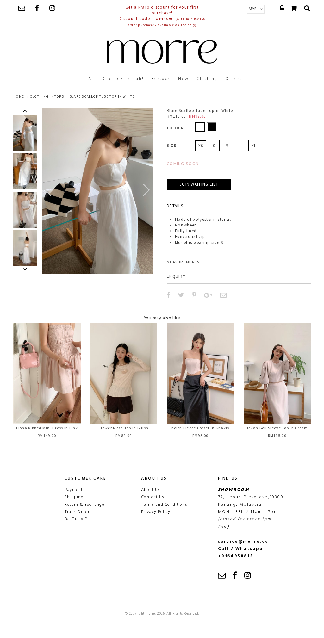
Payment (74, 489)
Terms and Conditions (164, 504)
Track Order (77, 512)
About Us (150, 489)
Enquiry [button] (176, 276)
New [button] (183, 79)
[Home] (162, 52)
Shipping (74, 497)
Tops (59, 96)
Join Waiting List (199, 184)
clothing (39, 96)
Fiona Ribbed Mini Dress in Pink (47, 427)
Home (18, 96)
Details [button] (175, 205)
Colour (175, 128)
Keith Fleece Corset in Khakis (200, 427)
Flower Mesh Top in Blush (123, 427)
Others (233, 79)
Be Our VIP (76, 519)
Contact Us (152, 497)
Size (171, 145)
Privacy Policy (155, 512)
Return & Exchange (85, 504)
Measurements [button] (183, 262)
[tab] (239, 206)
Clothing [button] (207, 79)
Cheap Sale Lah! (123, 79)
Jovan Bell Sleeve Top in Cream (277, 427)
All (91, 79)
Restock (161, 79)
